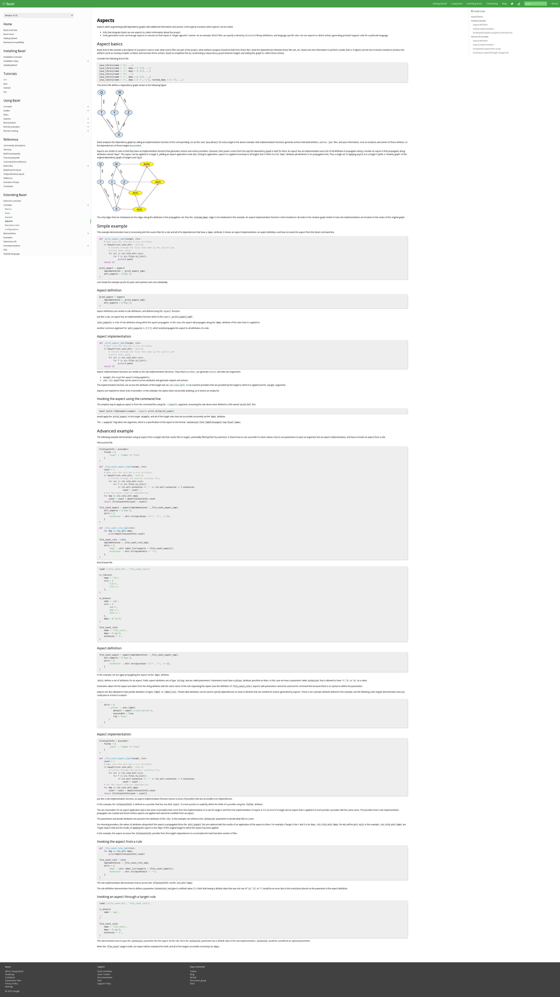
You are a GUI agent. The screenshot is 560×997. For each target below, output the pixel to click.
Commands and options (14, 145)
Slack (192, 983)
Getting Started (440, 3)
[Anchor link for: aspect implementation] (132, 336)
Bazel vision (9, 34)
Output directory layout (14, 174)
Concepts (8, 106)
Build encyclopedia (12, 153)
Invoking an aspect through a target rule (491, 52)
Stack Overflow (104, 971)
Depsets (8, 217)
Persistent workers (12, 245)
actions (212, 371)
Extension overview (12, 201)
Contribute (10, 977)
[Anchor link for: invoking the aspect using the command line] (162, 398)
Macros (8, 209)
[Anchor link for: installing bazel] (27, 50)
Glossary (8, 149)
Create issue (479, 11)
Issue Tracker (103, 974)
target (118, 377)
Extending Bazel (474, 3)
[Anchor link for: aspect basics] (125, 44)
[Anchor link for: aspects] (116, 20)
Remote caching (11, 131)
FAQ (5, 249)
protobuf (252, 35)
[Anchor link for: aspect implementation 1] (132, 733)
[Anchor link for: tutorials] (18, 73)
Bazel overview (10, 30)
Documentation (104, 977)
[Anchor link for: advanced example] (135, 431)
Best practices (10, 122)
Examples (8, 237)
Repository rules (12, 225)
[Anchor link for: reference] (19, 139)
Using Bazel (456, 3)
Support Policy (104, 983)
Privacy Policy (11, 983)
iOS (5, 92)
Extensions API (10, 241)
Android (7, 87)
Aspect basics (477, 16)
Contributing (492, 3)
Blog (504, 3)
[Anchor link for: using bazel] (21, 100)
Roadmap (9, 974)
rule (191, 142)
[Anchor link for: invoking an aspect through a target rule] (157, 896)
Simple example (478, 20)
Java (5, 83)
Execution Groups (11, 182)
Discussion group (198, 980)
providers (136, 145)
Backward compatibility (14, 42)
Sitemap (9, 986)
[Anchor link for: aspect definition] (123, 290)
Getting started (10, 38)
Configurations (11, 229)
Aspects (9, 221)
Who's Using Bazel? (14, 971)
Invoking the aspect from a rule (487, 48)
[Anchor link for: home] (13, 23)
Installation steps (11, 61)
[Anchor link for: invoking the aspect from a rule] (143, 841)
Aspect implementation (483, 28)
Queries (7, 118)
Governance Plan (13, 980)
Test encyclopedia (12, 157)
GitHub (554, 3)
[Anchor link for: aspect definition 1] (123, 647)
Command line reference (15, 161)
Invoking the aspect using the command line (492, 32)
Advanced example (479, 36)
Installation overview (13, 57)
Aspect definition (480, 24)
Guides (7, 110)
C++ (5, 79)
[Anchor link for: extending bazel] (28, 194)
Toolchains (8, 186)
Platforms (8, 178)
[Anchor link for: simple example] (129, 226)
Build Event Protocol (12, 170)
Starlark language (12, 253)
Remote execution (12, 126)
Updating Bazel (10, 65)
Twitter (193, 971)
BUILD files (8, 166)
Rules (6, 114)
